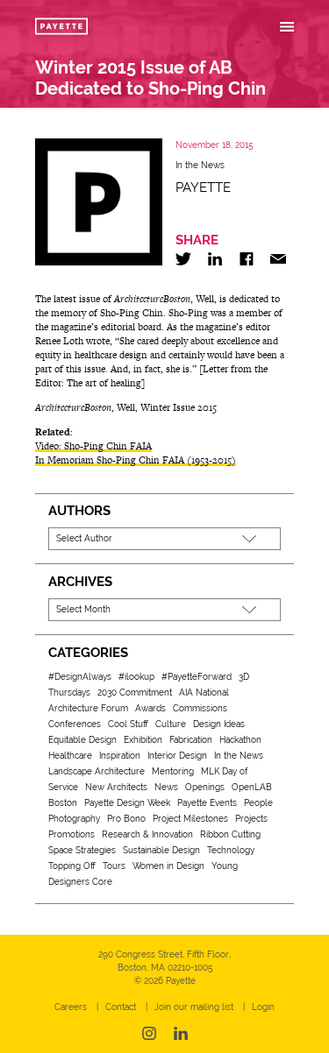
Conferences (74, 724)
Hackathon (240, 740)
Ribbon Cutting (230, 834)
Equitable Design (82, 740)
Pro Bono (126, 818)
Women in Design (168, 866)
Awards (150, 708)
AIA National (204, 692)
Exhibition (143, 740)
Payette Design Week (127, 803)
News (166, 787)
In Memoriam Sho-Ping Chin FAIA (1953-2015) (135, 460)
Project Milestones (190, 818)
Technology (230, 850)
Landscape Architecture (96, 771)
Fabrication (190, 740)
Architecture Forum (88, 708)
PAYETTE (203, 187)
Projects (251, 818)
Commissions (200, 708)
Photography (74, 818)
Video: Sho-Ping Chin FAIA (93, 446)
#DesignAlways (79, 677)
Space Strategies (82, 850)
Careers (70, 1007)
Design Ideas (219, 724)
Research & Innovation (147, 834)
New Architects (116, 787)
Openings (205, 787)
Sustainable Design (161, 850)
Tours (114, 866)
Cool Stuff (128, 724)
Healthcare (70, 755)
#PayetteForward (196, 677)
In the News (200, 165)
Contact (120, 1007)
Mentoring (173, 771)
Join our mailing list (193, 1007)
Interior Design (177, 755)
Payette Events (207, 803)
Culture (170, 724)
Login (263, 1007)
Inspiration (119, 755)
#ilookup (136, 677)
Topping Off (72, 866)
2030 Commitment (134, 692)
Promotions (71, 834)
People (258, 803)
